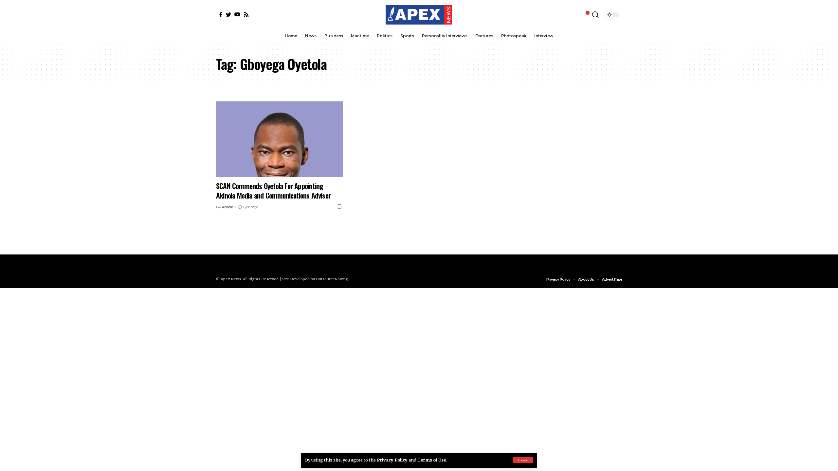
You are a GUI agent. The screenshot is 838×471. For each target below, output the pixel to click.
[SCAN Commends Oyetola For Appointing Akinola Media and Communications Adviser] (279, 139)
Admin (227, 207)
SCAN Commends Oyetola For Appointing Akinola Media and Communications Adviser (273, 191)
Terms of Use (431, 459)
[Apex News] (419, 15)
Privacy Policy (392, 459)
